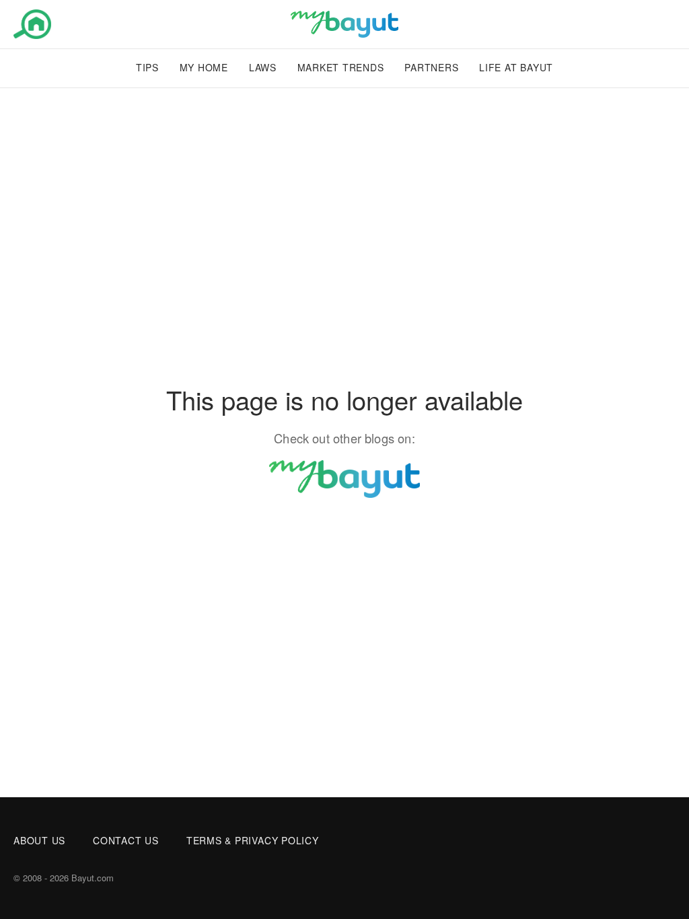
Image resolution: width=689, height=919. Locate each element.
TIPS (147, 67)
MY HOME (204, 67)
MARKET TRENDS (340, 67)
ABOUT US (39, 840)
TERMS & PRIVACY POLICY (252, 840)
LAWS (263, 67)
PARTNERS (431, 67)
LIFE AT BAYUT (516, 67)
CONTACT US (126, 840)
